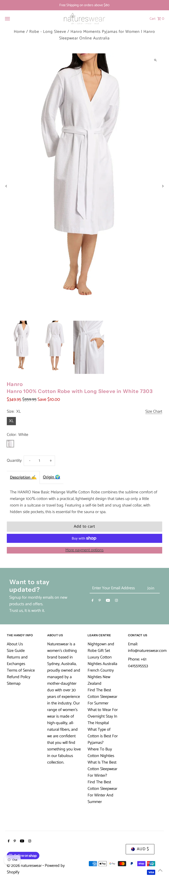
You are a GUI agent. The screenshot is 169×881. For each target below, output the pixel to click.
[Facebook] (92, 601)
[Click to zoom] (155, 60)
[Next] (162, 186)
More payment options (84, 550)
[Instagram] (116, 601)
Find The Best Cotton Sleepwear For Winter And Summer (102, 792)
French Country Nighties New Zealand (101, 677)
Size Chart (153, 412)
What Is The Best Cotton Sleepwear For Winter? (102, 769)
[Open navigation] (32, 19)
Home (19, 31)
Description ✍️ (23, 477)
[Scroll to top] (160, 870)
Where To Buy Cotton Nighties (101, 752)
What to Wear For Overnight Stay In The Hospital (103, 716)
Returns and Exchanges (17, 660)
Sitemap (13, 683)
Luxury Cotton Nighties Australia (102, 660)
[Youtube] (108, 601)
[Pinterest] (100, 601)
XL (11, 421)
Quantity (14, 460)
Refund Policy (18, 677)
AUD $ (143, 849)
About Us (15, 644)
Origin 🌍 (51, 477)
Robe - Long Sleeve (47, 31)
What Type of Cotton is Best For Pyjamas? (103, 736)
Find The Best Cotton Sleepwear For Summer (102, 697)
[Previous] (6, 186)
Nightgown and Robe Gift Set (101, 647)
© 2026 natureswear (25, 865)
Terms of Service (21, 670)
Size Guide (16, 650)
